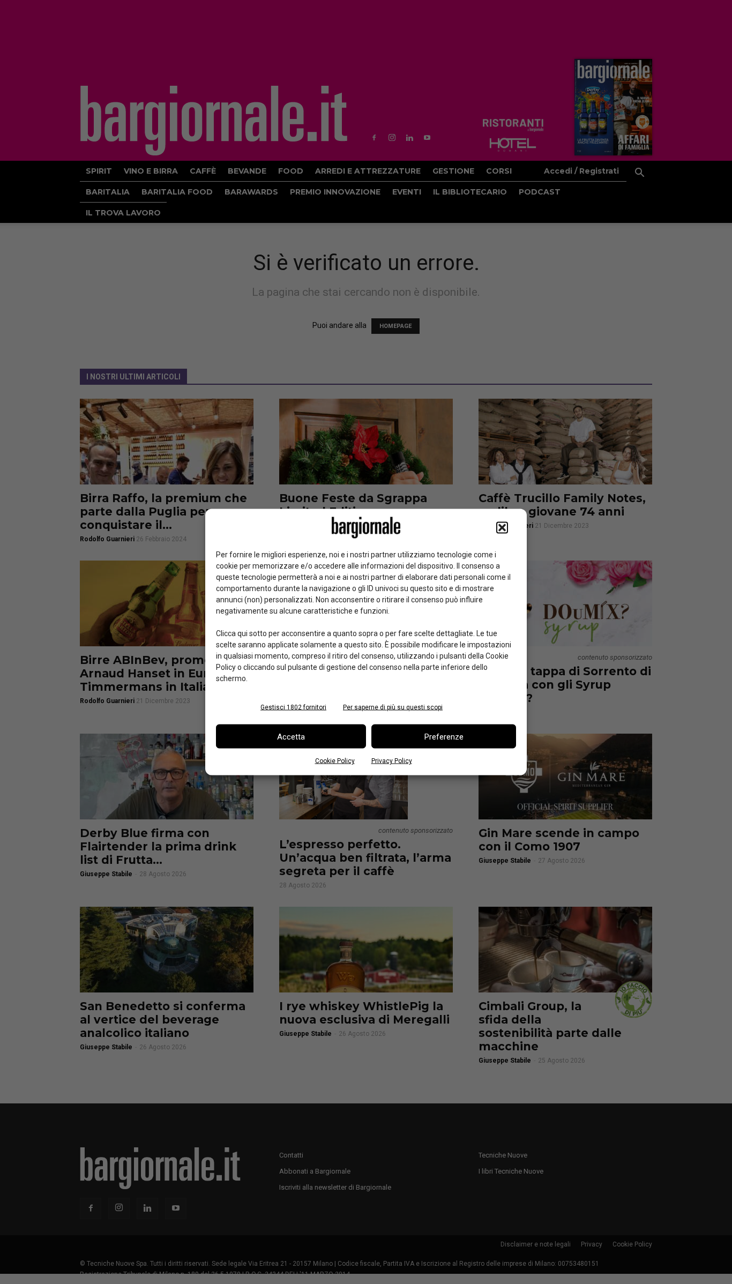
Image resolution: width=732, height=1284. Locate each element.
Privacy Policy (391, 761)
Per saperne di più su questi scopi (393, 707)
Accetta (291, 736)
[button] (502, 527)
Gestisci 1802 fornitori (293, 707)
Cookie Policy (335, 761)
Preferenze (444, 736)
